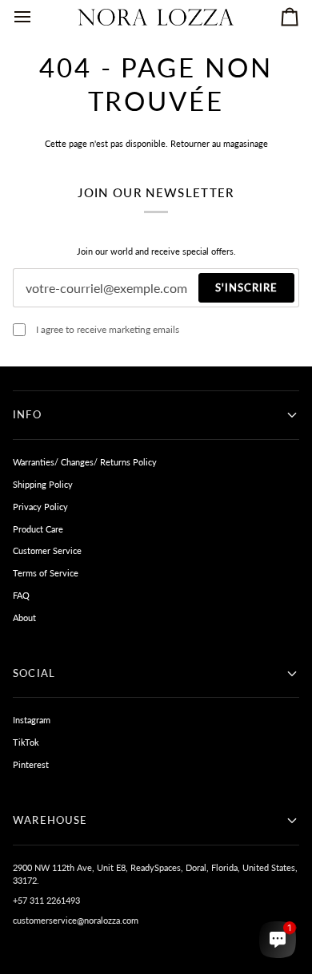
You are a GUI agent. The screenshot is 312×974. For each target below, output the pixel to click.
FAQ (21, 595)
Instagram (31, 720)
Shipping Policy (43, 484)
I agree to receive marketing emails (107, 329)
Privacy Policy (40, 506)
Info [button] (27, 414)
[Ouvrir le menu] (37, 17)
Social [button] (34, 673)
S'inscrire (246, 287)
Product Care (38, 529)
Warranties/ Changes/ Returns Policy (85, 462)
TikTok (26, 742)
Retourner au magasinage (219, 143)
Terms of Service (45, 573)
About (24, 617)
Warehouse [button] (50, 820)
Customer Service (47, 550)
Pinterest (31, 764)
